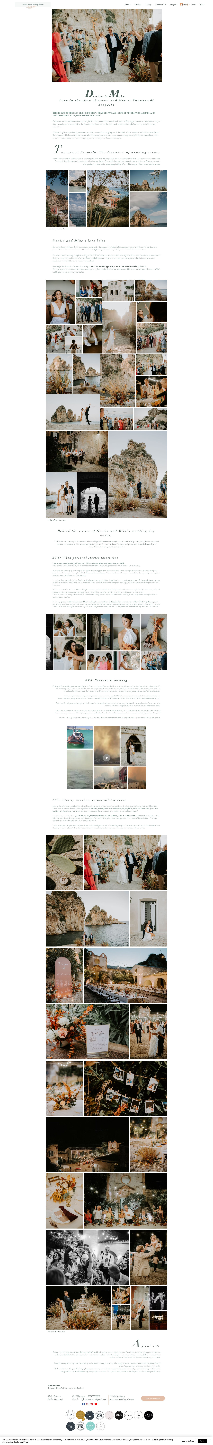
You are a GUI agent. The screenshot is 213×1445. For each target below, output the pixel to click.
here (157, 698)
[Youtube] (96, 1404)
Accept (202, 1441)
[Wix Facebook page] (83, 1404)
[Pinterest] (91, 1404)
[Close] (210, 1441)
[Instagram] (87, 1404)
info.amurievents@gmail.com (93, 1399)
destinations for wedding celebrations (101, 164)
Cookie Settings (188, 1441)
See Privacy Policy (21, 1442)
